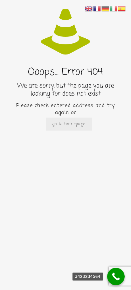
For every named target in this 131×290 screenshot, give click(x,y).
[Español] (122, 9)
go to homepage (69, 124)
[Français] (97, 9)
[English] (89, 9)
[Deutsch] (105, 9)
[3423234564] (116, 276)
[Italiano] (114, 9)
